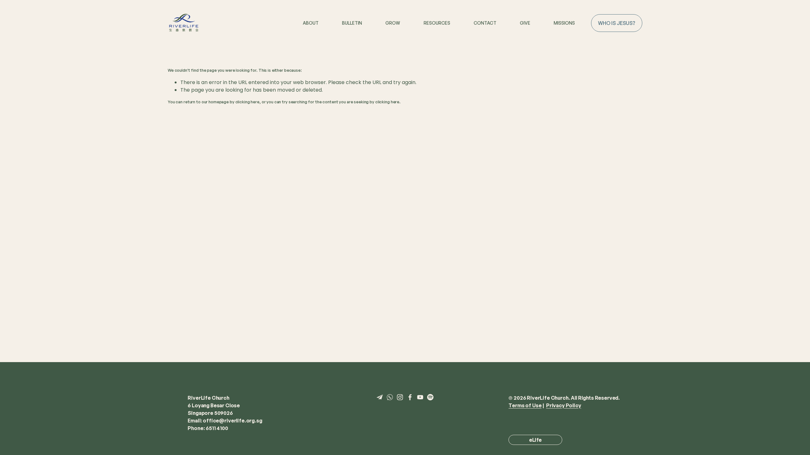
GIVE (525, 23)
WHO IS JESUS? (616, 23)
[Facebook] (410, 397)
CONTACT (485, 23)
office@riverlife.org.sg (232, 420)
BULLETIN (352, 23)
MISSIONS (564, 23)
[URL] (380, 397)
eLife (535, 440)
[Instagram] (400, 397)
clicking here (247, 101)
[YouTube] (420, 397)
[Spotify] (430, 397)
